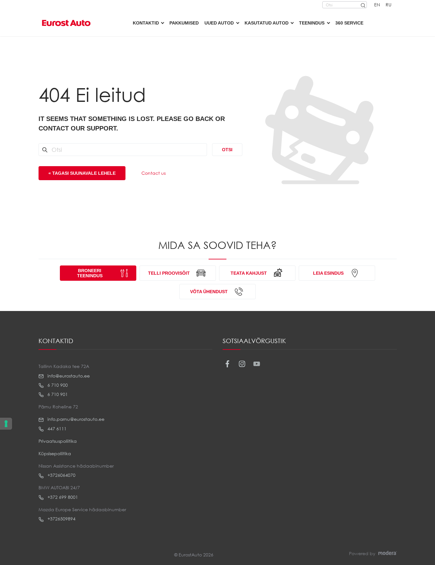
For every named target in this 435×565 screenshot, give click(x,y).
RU (388, 5)
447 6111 (56, 429)
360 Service (349, 22)
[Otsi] (363, 4)
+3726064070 (60, 475)
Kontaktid (146, 22)
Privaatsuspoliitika (58, 441)
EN (377, 5)
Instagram (242, 364)
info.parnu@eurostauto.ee (75, 419)
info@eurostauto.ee (68, 376)
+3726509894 (60, 519)
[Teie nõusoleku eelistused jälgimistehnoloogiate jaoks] (6, 424)
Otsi (227, 149)
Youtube (257, 364)
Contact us (153, 173)
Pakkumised (184, 22)
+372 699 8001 (62, 497)
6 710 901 (57, 394)
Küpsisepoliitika (55, 453)
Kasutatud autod (267, 22)
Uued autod (219, 22)
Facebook (227, 364)
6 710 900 (57, 385)
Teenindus (311, 22)
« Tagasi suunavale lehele (82, 173)
